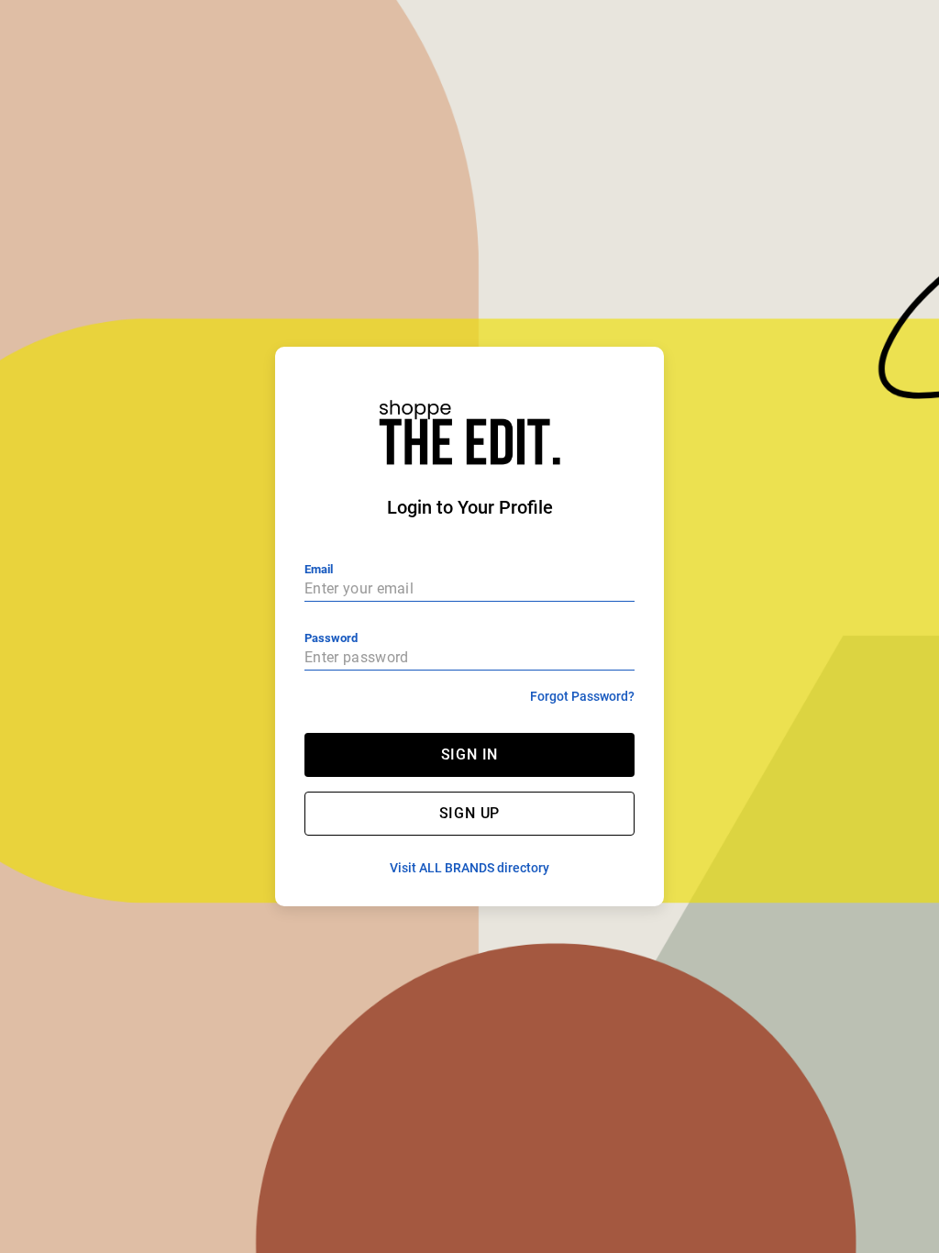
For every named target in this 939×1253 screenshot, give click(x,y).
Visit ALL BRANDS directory (469, 867)
